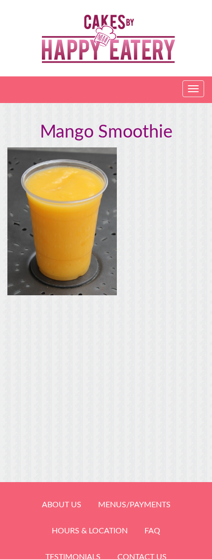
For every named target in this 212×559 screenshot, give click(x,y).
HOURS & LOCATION (90, 531)
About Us (61, 505)
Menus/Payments (134, 505)
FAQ (152, 531)
